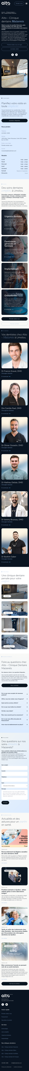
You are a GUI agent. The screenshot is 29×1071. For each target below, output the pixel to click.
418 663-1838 (14, 49)
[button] (26, 3)
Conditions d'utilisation (18, 1067)
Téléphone (4, 776)
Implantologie (4, 1038)
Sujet (2, 782)
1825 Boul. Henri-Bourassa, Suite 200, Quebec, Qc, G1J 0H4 (14, 139)
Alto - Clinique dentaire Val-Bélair (9, 1053)
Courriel (3, 771)
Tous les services (14, 324)
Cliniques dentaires (10, 12)
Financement (4, 1017)
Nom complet (4, 765)
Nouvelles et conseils (6, 1020)
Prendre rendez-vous (6, 145)
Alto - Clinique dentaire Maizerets (9, 1047)
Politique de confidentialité (6, 1067)
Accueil (3, 12)
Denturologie (4, 1028)
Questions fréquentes (14, 120)
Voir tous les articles (14, 983)
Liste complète (5, 1032)
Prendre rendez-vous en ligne (14, 45)
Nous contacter (14, 685)
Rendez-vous (19, 3)
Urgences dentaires (6, 1035)
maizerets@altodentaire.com (8, 151)
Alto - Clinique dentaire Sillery (8, 1050)
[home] (5, 3)
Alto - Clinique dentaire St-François (10, 1057)
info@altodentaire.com (16, 1063)
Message (3, 788)
